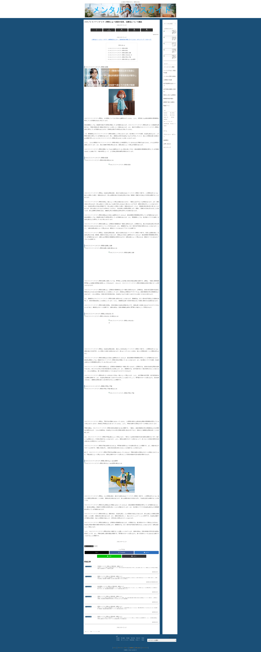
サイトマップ (167, 147)
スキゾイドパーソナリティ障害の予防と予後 (120, 57)
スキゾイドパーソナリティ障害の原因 (118, 48)
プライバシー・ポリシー (169, 135)
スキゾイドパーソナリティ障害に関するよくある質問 (122, 59)
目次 (119, 45)
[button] (147, 30)
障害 (96, 546)
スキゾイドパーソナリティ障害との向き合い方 (120, 55)
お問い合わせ (167, 144)
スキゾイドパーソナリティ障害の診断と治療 (120, 52)
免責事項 (165, 140)
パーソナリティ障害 (89, 546)
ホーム (165, 131)
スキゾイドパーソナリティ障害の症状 (118, 50)
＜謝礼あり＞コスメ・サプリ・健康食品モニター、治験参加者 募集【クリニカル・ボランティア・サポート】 (121, 39)
